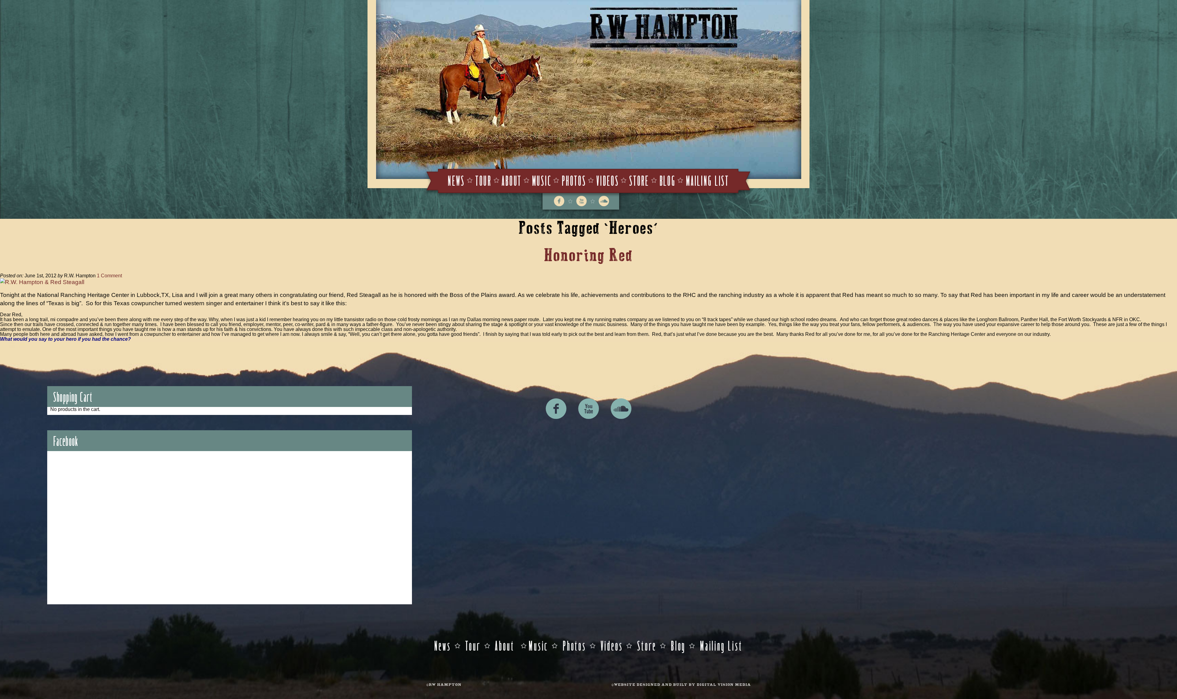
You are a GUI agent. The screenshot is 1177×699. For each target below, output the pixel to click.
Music (542, 180)
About (512, 180)
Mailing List (707, 180)
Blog (668, 180)
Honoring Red (588, 255)
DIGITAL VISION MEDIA (724, 685)
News (456, 180)
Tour (483, 180)
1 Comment (109, 275)
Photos (574, 180)
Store (639, 180)
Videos (607, 180)
